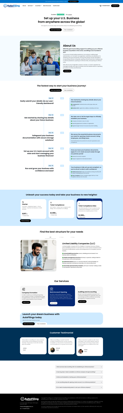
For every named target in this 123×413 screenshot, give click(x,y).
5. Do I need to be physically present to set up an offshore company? (73, 387)
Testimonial (56, 5)
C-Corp (61, 237)
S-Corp (72, 237)
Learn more (26, 302)
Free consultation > (73, 1)
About (24, 5)
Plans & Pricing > (25, 220)
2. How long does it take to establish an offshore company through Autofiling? (75, 372)
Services (30, 5)
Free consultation (68, 30)
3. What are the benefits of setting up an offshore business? (71, 377)
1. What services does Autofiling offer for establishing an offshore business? (75, 366)
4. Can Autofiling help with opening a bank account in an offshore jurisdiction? (76, 382)
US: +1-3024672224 (24, 408)
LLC (50, 237)
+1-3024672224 (105, 5)
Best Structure (47, 5)
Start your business (55, 30)
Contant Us (115, 5)
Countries (37, 5)
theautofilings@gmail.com (26, 406)
